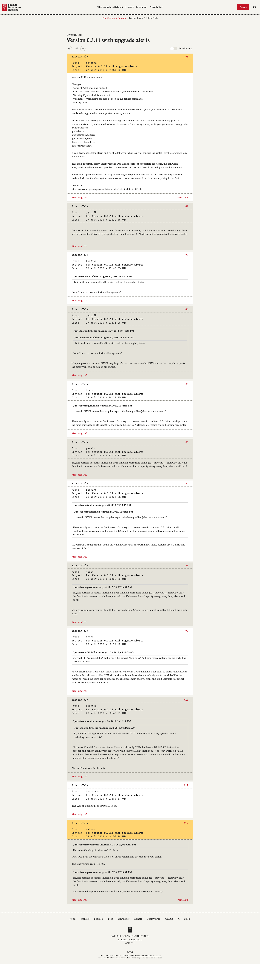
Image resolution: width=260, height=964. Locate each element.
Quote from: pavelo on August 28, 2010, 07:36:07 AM (102, 587)
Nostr (187, 919)
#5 (186, 384)
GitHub (169, 919)
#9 (186, 630)
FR (255, 7)
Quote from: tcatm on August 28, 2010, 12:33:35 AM (102, 505)
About (73, 919)
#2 (186, 206)
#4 (186, 309)
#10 (186, 699)
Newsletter (156, 7)
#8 (186, 565)
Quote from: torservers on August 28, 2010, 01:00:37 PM (104, 845)
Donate (243, 7)
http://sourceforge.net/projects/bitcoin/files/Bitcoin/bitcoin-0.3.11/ (107, 189)
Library (129, 7)
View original (79, 197)
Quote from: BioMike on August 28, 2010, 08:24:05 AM (103, 652)
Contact (85, 919)
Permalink (183, 197)
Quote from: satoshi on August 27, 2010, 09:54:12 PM (103, 276)
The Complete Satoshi (110, 7)
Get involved (153, 919)
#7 (186, 483)
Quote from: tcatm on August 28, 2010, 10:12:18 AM (102, 721)
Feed (110, 919)
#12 (186, 823)
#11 (186, 785)
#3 (186, 254)
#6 (186, 442)
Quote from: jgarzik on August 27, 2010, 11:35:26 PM (102, 406)
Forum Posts (136, 18)
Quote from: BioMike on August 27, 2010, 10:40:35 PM (103, 331)
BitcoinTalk (152, 18)
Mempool (141, 7)
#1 (186, 56)
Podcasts (98, 919)
